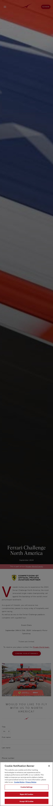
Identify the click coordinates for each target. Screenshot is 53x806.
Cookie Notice (19, 782)
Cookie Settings (26, 787)
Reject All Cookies (26, 794)
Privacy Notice (30, 782)
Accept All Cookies (26, 801)
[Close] (49, 766)
